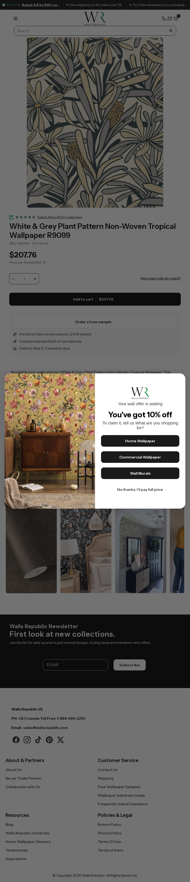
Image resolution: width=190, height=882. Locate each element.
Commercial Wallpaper (140, 457)
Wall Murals (140, 473)
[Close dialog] (179, 379)
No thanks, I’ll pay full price (140, 489)
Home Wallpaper (140, 441)
